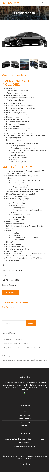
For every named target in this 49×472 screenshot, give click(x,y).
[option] (24, 39)
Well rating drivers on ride (11, 356)
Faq (24, 412)
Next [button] (45, 44)
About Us (24, 426)
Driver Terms (24, 422)
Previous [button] (3, 44)
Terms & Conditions (24, 419)
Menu (44, 3)
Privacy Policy (24, 415)
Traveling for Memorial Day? (12, 339)
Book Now (10, 292)
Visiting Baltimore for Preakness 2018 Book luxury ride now (24, 360)
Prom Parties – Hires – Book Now (15, 344)
